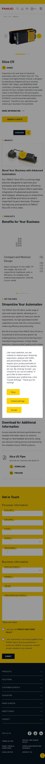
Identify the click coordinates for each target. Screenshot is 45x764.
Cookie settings (17, 401)
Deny (13, 392)
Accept (14, 410)
